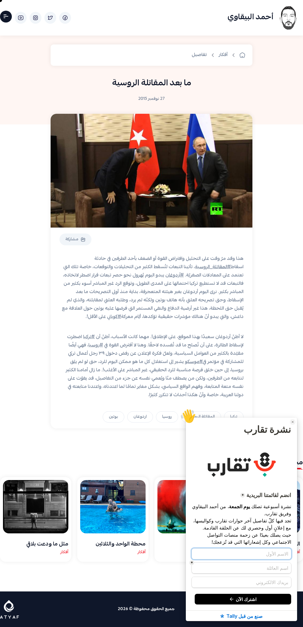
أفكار (223, 55)
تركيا (233, 417)
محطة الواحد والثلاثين (121, 544)
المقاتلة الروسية (201, 417)
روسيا (167, 417)
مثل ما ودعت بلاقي (47, 544)
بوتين (113, 417)
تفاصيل (199, 55)
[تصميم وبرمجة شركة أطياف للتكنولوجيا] (9, 609)
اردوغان (140, 417)
